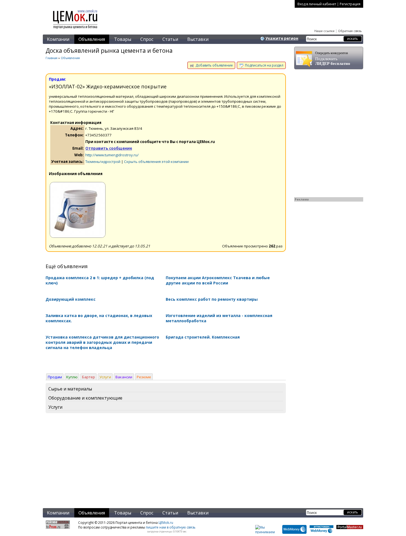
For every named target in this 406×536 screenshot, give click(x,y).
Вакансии (123, 376)
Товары (122, 39)
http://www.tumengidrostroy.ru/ (112, 154)
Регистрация (350, 4)
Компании (58, 39)
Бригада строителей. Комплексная (203, 337)
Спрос (146, 39)
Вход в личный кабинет (316, 4)
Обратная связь (350, 31)
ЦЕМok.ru (166, 522)
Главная (51, 58)
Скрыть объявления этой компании (156, 161)
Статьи (170, 39)
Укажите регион (281, 38)
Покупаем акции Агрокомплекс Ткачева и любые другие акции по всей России (218, 280)
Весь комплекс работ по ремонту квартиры (212, 299)
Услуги (105, 376)
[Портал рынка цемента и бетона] (75, 29)
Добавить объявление (214, 65)
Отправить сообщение (108, 148)
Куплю (72, 376)
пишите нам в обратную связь (171, 527)
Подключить (332, 58)
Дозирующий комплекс (71, 299)
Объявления (91, 39)
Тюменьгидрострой (102, 161)
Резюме (144, 376)
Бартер (88, 376)
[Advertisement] (166, 461)
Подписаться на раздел (263, 65)
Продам (55, 376)
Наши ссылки (324, 31)
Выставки (198, 39)
